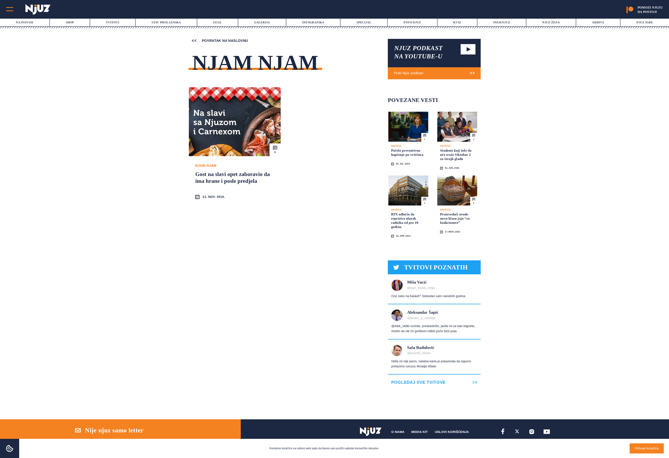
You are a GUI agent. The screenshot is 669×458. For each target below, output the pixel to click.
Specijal (364, 22)
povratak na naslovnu (224, 41)
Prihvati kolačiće (647, 448)
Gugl (217, 22)
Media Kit (419, 432)
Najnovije (25, 22)
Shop (70, 22)
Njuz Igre (644, 22)
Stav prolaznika (166, 22)
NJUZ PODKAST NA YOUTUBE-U (418, 52)
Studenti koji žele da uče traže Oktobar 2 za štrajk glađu (455, 154)
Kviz (457, 22)
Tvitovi (112, 22)
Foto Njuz (412, 22)
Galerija (262, 22)
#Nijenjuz (501, 22)
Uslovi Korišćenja (452, 432)
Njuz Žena (551, 22)
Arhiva (598, 22)
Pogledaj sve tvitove (418, 382)
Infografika (313, 22)
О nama (397, 432)
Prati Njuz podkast (408, 73)
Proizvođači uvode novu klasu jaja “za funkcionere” (455, 218)
